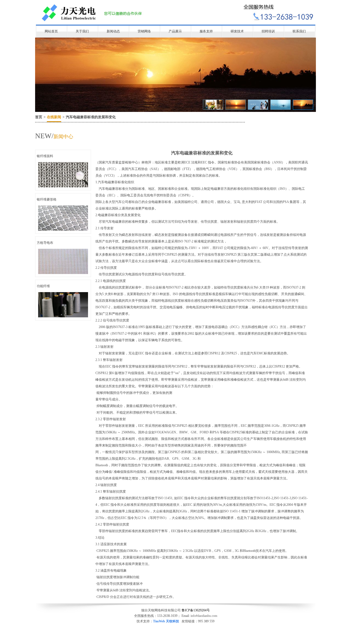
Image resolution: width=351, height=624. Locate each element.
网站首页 (51, 31)
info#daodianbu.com (204, 616)
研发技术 (237, 31)
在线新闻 (54, 117)
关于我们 (82, 31)
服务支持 (206, 31)
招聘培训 (268, 31)
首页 (38, 117)
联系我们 (299, 31)
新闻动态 (113, 31)
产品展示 (175, 31)
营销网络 (144, 31)
